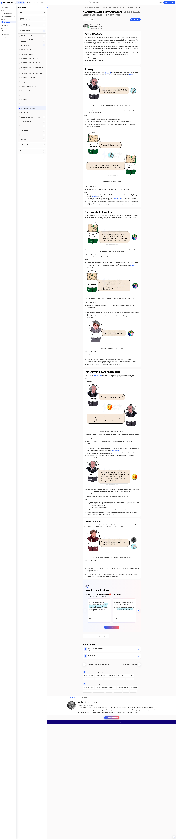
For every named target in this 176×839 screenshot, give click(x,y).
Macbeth (120, 675)
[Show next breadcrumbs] (139, 8)
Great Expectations (99, 691)
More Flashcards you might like (94, 684)
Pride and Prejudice (123, 687)
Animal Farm (99, 679)
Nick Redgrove (100, 25)
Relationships (117, 691)
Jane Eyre (109, 691)
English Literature (94, 7)
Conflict (126, 691)
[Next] (138, 610)
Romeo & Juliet (129, 675)
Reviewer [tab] (84, 697)
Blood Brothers (109, 679)
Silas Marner (134, 687)
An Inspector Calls (88, 679)
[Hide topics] (47, 7)
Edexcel (104, 7)
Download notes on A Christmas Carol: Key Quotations (113, 722)
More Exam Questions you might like (96, 672)
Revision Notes (113, 7)
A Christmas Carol (88, 675)
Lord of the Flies (120, 679)
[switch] (174, 837)
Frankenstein (87, 691)
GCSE (84, 7)
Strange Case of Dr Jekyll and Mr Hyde (105, 675)
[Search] (156, 2)
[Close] (49, 722)
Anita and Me (130, 679)
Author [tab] (73, 697)
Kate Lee (100, 26)
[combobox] (123, 2)
